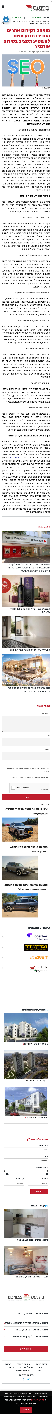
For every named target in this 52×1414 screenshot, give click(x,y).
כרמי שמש (43, 1117)
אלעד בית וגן (42, 1080)
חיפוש (39, 1191)
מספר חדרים (41, 1167)
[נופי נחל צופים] (23, 1043)
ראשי (48, 21)
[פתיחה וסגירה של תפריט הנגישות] (6, 19)
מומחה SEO (14, 457)
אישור (26, 1409)
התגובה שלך (45, 713)
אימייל (47, 750)
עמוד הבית (41, 1364)
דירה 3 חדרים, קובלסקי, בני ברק (32, 1313)
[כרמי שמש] (25, 1117)
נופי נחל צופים (41, 1043)
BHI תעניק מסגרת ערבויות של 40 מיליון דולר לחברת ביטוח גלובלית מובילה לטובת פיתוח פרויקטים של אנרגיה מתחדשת (28, 567)
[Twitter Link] (28, 1379)
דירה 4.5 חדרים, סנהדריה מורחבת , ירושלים (26, 1323)
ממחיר (45, 1178)
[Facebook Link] (23, 1379)
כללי (43, 21)
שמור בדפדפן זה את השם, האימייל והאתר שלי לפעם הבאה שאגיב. (28, 769)
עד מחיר (20, 1178)
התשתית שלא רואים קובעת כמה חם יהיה (30, 650)
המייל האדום (26, 1367)
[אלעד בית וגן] (25, 1080)
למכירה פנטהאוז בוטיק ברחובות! (31, 1276)
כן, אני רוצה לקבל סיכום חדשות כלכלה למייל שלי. (30, 777)
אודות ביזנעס (23, 1364)
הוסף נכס (24, 1348)
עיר (46, 1156)
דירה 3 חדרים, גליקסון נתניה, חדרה (30, 1336)
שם (49, 736)
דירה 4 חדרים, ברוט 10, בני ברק (32, 1239)
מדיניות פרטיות (22, 1370)
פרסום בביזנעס (26, 1375)
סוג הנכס (43, 1145)
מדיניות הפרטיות (37, 1400)
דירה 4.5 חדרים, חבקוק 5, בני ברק (31, 1329)
